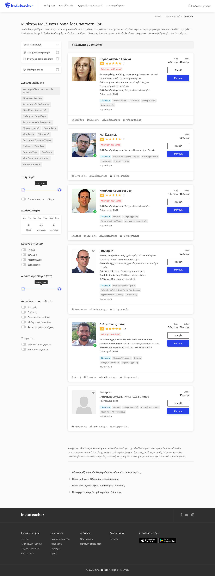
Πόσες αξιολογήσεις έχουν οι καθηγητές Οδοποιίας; (98, 485)
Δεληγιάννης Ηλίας (112, 324)
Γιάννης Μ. (107, 251)
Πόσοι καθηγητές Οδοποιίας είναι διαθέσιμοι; (95, 478)
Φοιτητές (32, 307)
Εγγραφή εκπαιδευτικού (90, 5)
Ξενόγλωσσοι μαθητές (39, 317)
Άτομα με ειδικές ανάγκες (40, 327)
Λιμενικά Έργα (30, 152)
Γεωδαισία (47, 152)
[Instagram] (192, 515)
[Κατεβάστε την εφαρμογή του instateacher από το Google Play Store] (167, 540)
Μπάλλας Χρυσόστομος (115, 191)
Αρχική (158, 16)
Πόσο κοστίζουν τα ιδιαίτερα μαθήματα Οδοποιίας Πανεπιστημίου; (106, 472)
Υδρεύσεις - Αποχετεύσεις (36, 158)
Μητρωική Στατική (32, 98)
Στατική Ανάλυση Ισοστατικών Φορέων (38, 91)
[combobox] (41, 44)
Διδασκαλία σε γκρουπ (39, 344)
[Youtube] (187, 516)
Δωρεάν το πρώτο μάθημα (41, 199)
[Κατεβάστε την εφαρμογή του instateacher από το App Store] (148, 540)
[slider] (23, 189)
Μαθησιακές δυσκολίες (39, 322)
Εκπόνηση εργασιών (38, 349)
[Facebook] (181, 515)
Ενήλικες (32, 312)
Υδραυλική (43, 134)
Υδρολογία (28, 134)
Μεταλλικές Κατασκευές (35, 110)
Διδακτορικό (34, 264)
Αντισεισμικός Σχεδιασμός (36, 104)
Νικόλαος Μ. (108, 135)
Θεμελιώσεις (50, 128)
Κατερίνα (106, 392)
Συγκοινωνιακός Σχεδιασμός (37, 122)
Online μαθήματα (115, 5)
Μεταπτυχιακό (35, 259)
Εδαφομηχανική (31, 128)
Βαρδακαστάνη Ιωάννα (115, 59)
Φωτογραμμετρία (32, 164)
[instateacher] (19, 2)
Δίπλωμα (32, 254)
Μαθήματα (49, 5)
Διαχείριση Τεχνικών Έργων (37, 140)
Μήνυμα (178, 78)
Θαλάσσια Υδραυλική (33, 146)
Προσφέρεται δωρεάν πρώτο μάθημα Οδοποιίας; (97, 492)
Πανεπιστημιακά (172, 16)
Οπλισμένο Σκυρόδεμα (34, 116)
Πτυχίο (31, 249)
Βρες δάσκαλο (66, 5)
